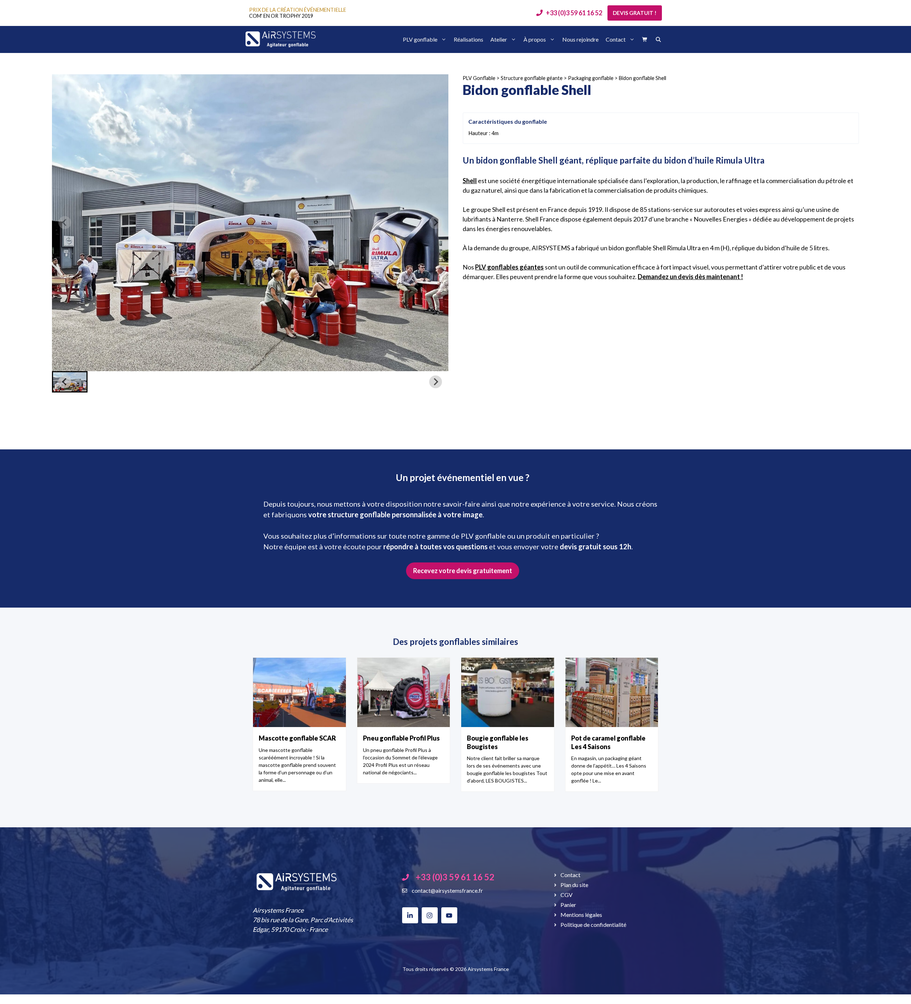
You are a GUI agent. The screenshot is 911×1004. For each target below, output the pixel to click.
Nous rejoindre (580, 39)
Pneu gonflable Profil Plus (401, 738)
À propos (534, 39)
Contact (616, 39)
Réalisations (468, 39)
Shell (470, 181)
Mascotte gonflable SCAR (297, 738)
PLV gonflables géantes (509, 267)
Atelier (498, 39)
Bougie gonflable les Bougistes (497, 742)
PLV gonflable (420, 39)
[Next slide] (435, 222)
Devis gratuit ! (635, 13)
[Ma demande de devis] (644, 39)
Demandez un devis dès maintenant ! (690, 277)
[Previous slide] (64, 222)
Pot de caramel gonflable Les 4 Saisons (608, 742)
